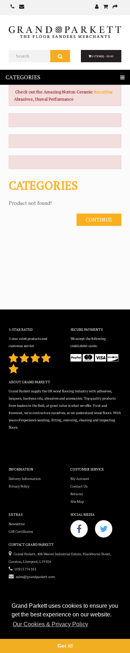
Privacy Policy (19, 486)
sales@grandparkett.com (34, 576)
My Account (79, 478)
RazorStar (103, 91)
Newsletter (17, 524)
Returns (76, 494)
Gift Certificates (21, 531)
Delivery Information (25, 478)
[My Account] (97, 7)
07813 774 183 (24, 569)
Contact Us (78, 486)
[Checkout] (115, 7)
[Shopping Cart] (105, 7)
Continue (99, 219)
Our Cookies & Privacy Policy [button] (50, 624)
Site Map (77, 501)
